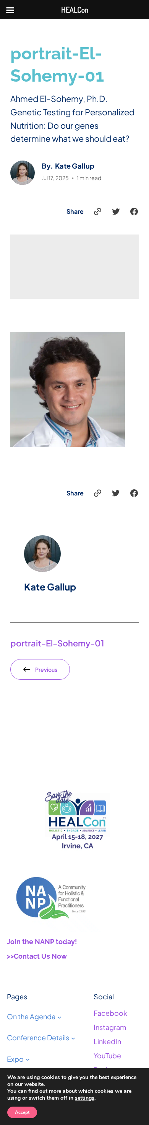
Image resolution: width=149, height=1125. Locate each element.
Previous (46, 669)
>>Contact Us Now (37, 956)
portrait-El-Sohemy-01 (57, 643)
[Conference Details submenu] (73, 1038)
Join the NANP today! (42, 942)
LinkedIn (107, 1041)
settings (84, 1098)
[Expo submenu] (28, 1059)
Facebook (110, 1013)
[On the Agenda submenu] (59, 1017)
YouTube (107, 1055)
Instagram (110, 1027)
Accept (22, 1112)
